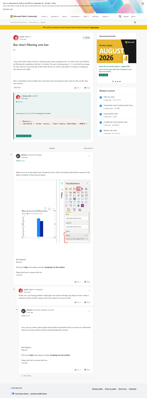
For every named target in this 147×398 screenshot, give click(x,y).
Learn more (95, 27)
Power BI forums (33, 22)
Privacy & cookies (110, 389)
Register (126, 16)
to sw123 (34, 96)
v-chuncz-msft (26, 96)
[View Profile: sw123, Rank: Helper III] (16, 37)
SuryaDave (115, 125)
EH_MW (117, 108)
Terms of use (122, 389)
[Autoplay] (113, 81)
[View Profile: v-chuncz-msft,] (18, 97)
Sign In (133, 16)
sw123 (22, 37)
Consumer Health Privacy (38, 393)
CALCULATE (29, 113)
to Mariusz (38, 289)
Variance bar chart (110, 130)
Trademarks (132, 389)
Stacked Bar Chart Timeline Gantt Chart (118, 105)
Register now (8, 9)
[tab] (116, 81)
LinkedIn (19, 275)
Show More (27, 376)
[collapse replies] (11, 154)
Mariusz (23, 155)
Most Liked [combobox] (88, 148)
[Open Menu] (134, 22)
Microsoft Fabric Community (19, 22)
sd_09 (115, 116)
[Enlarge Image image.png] (53, 211)
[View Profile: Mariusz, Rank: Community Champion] (18, 156)
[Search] (120, 16)
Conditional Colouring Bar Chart (116, 122)
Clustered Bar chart (111, 114)
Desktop (43, 22)
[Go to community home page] (24, 16)
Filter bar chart (109, 97)
